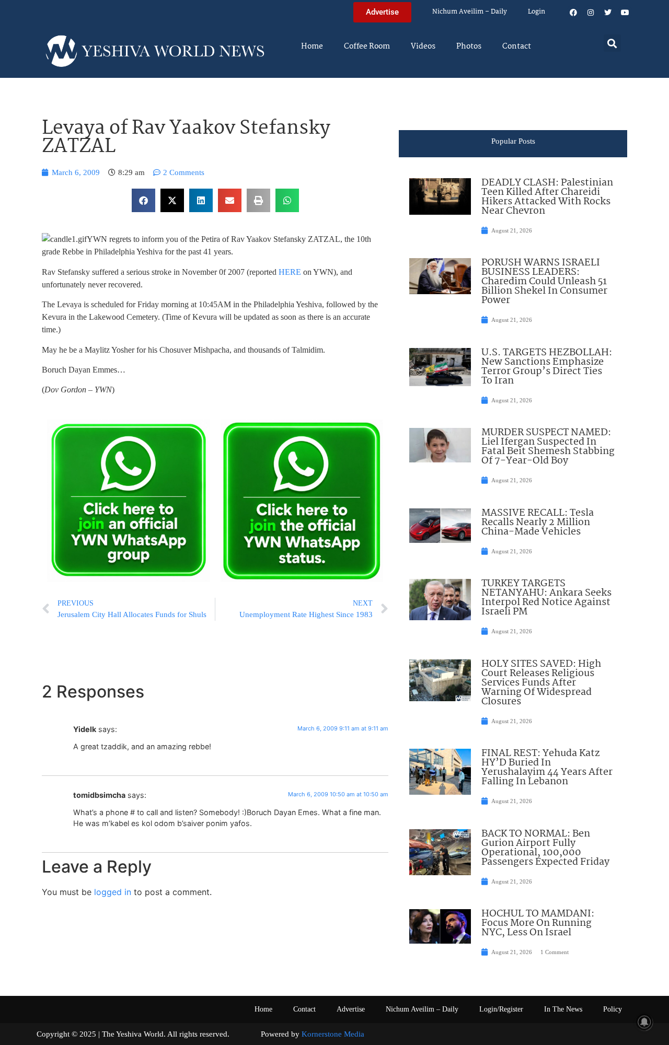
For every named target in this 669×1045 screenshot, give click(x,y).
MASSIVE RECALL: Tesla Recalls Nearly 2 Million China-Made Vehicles (537, 522)
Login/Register (501, 1009)
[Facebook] (573, 12)
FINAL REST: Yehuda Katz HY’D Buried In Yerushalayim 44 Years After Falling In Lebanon (547, 767)
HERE (290, 272)
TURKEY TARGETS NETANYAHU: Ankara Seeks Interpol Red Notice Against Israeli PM (546, 598)
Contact (516, 46)
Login (536, 11)
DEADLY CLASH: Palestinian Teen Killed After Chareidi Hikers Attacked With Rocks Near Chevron (547, 197)
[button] (612, 43)
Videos (423, 46)
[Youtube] (625, 12)
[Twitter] (608, 12)
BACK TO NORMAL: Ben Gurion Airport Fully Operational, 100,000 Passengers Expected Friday (545, 848)
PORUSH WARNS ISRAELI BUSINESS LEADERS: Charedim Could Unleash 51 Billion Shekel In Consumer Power (544, 281)
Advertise (351, 1009)
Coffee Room (367, 46)
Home (312, 46)
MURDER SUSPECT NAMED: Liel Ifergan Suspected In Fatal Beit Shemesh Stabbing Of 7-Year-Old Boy (548, 447)
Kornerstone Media (333, 1034)
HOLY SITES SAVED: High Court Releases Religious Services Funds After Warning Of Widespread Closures (541, 683)
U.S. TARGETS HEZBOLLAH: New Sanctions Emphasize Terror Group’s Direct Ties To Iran (546, 367)
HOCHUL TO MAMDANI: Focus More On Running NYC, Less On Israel (537, 923)
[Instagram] (590, 12)
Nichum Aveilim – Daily (469, 11)
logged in (112, 892)
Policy (612, 1009)
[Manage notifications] (644, 1022)
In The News (563, 1009)
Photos (468, 46)
